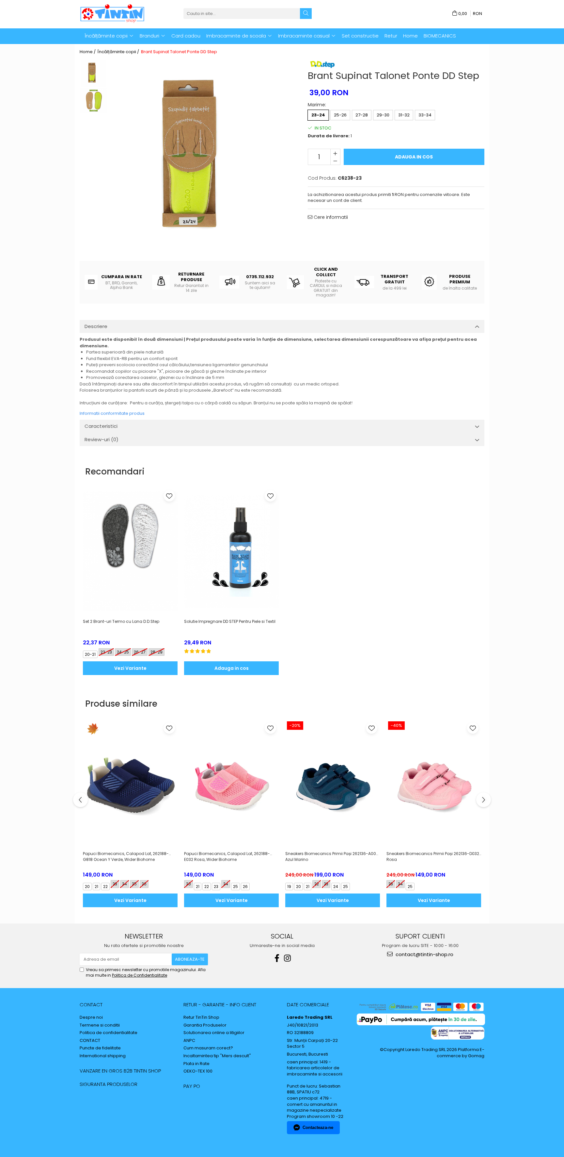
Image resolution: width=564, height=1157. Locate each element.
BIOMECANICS (440, 35)
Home (410, 35)
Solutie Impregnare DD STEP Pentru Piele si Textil (229, 621)
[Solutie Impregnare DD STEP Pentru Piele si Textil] (231, 551)
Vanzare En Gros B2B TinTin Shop (120, 1070)
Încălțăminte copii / (119, 52)
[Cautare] (306, 13)
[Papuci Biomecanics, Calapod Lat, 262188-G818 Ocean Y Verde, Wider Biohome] (130, 784)
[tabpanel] (201, 160)
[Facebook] (277, 958)
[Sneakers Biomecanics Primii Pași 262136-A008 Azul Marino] (332, 784)
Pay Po (191, 1086)
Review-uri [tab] (101, 439)
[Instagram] (287, 958)
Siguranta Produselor (108, 1084)
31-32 (404, 115)
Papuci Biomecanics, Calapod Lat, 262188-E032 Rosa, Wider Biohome (227, 856)
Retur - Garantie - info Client (219, 1004)
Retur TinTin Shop (201, 1017)
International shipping (103, 1056)
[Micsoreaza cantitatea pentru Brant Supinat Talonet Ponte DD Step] (335, 161)
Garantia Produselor (205, 1025)
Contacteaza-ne (318, 1127)
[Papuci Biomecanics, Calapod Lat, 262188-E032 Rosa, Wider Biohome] (231, 784)
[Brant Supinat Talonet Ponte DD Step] (201, 160)
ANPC (189, 1041)
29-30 (383, 115)
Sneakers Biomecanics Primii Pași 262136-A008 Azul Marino (332, 856)
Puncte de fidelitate (100, 1048)
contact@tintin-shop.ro (423, 954)
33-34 (424, 115)
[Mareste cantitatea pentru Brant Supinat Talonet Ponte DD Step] (335, 153)
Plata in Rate (196, 1064)
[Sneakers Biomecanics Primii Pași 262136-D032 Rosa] (433, 784)
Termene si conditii (100, 1025)
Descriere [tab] (96, 326)
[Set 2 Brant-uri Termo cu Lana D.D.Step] (130, 551)
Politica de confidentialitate (108, 1033)
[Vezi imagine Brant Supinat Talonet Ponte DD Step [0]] (93, 73)
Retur (390, 35)
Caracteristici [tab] (101, 426)
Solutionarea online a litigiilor (213, 1033)
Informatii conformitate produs (112, 413)
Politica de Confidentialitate (139, 975)
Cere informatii (330, 217)
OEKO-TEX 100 (197, 1071)
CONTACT (91, 1004)
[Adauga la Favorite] (169, 496)
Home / (88, 52)
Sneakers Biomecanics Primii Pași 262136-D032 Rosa (432, 856)
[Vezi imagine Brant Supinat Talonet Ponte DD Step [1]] (93, 100)
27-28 (361, 115)
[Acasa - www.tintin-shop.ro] (112, 13)
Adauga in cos (414, 157)
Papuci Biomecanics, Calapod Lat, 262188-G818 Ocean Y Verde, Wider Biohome (126, 856)
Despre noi (91, 1017)
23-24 (318, 115)
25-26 (340, 115)
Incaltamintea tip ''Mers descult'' (217, 1056)
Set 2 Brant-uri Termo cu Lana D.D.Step (121, 621)
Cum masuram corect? (208, 1048)
